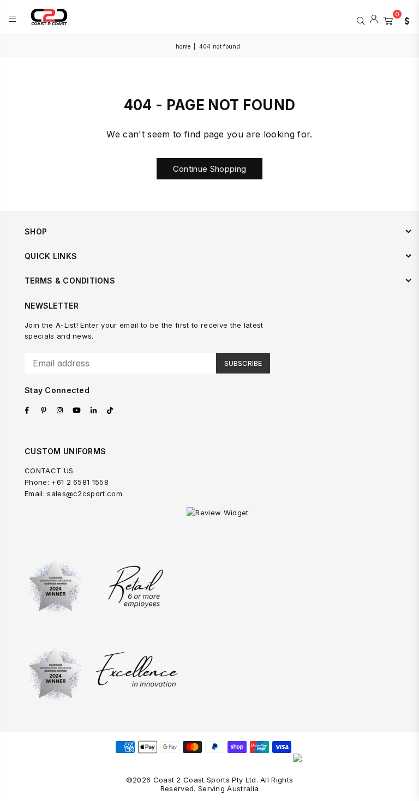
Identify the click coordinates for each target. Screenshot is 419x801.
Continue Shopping (209, 169)
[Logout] (374, 19)
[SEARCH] (361, 19)
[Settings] (404, 19)
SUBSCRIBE (243, 363)
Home (183, 46)
